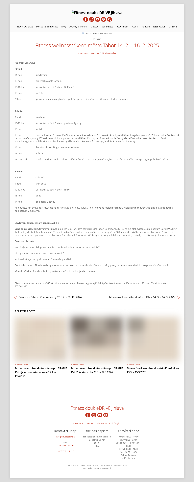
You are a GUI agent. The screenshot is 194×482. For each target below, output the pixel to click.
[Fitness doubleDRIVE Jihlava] (97, 12)
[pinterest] (103, 19)
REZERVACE (159, 26)
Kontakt (146, 26)
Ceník (135, 26)
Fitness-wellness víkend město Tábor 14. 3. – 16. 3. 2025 (142, 297)
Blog (63, 26)
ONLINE (173, 26)
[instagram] (91, 19)
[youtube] (97, 19)
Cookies (89, 423)
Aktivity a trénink (78, 26)
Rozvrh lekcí (122, 26)
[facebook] (85, 19)
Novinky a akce (25, 26)
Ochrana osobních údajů (107, 423)
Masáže (94, 26)
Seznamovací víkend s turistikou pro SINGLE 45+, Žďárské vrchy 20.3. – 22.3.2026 (97, 370)
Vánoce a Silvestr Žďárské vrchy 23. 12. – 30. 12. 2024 (50, 297)
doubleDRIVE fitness (88, 53)
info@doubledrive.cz (65, 436)
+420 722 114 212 (65, 451)
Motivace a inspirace (47, 26)
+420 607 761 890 (65, 445)
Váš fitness (107, 26)
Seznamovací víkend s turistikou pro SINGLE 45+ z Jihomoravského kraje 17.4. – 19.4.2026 (41, 372)
